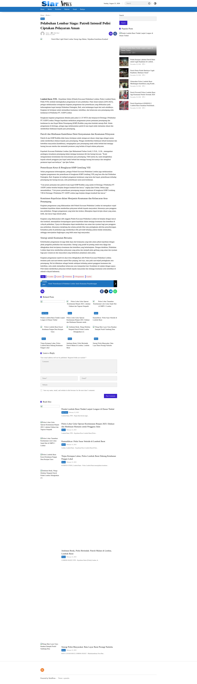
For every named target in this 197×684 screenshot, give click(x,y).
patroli (59, 276)
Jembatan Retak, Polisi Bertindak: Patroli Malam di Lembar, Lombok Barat (78, 345)
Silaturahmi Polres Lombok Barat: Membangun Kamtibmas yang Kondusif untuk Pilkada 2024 (143, 83)
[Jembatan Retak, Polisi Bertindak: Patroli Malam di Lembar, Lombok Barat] (79, 333)
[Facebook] (102, 291)
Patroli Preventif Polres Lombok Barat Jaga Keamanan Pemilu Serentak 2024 (142, 93)
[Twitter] (106, 291)
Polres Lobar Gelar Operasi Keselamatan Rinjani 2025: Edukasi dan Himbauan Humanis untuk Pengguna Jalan (78, 320)
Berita (42, 18)
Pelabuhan (68, 276)
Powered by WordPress (47, 678)
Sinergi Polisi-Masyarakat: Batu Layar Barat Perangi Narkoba (103, 344)
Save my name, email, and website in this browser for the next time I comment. (69, 390)
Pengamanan (80, 276)
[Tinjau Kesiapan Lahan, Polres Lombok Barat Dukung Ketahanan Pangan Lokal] (52, 333)
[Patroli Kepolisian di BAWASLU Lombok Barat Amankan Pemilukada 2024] (123, 105)
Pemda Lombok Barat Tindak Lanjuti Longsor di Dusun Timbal (52, 319)
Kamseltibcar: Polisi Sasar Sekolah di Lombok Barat (105, 319)
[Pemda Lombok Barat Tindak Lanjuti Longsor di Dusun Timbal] (52, 308)
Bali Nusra (45, 313)
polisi (89, 276)
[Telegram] (111, 291)
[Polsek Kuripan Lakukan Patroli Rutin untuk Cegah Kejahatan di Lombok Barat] (123, 61)
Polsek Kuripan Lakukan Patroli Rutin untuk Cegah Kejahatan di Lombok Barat (142, 61)
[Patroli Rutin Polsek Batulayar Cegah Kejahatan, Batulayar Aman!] (123, 72)
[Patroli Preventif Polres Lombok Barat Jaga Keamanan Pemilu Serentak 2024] (123, 94)
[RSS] (42, 670)
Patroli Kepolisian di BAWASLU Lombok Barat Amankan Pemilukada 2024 (142, 104)
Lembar (51, 276)
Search (121, 15)
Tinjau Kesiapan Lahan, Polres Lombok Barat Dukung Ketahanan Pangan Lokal (51, 345)
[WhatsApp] (115, 291)
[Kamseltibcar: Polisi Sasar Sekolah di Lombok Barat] (105, 308)
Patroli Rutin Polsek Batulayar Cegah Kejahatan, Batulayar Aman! (142, 72)
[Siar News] (56, 3)
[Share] (115, 34)
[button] (149, 3)
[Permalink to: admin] (43, 34)
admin (47, 33)
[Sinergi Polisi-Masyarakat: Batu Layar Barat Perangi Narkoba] (105, 333)
